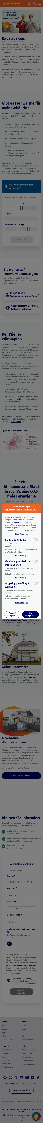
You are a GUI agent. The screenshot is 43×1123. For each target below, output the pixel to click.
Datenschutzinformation (26, 509)
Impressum (10, 509)
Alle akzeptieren (30, 614)
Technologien (16, 522)
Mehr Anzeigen (21, 534)
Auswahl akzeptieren (12, 614)
